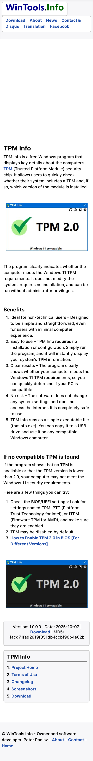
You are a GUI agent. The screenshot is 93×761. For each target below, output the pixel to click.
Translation (34, 26)
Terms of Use (24, 674)
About (36, 20)
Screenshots (23, 689)
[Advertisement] (46, 93)
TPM (7, 168)
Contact (76, 739)
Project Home (24, 667)
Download (15, 20)
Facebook (59, 26)
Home (7, 745)
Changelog (22, 681)
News (51, 20)
